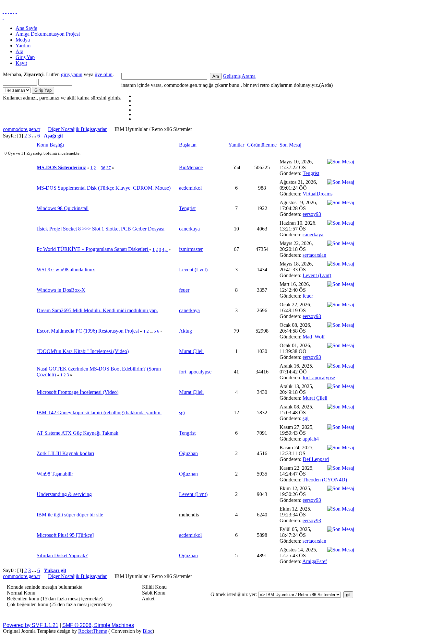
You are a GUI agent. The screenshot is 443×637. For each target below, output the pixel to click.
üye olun (104, 74)
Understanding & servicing (64, 494)
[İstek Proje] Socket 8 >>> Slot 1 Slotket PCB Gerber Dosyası (100, 228)
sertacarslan (314, 255)
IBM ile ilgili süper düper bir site (70, 514)
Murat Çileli (191, 351)
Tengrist (311, 173)
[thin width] (8, 11)
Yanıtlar (236, 144)
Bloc (147, 631)
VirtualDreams (317, 193)
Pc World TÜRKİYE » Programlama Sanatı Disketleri (93, 249)
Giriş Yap (25, 57)
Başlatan (188, 144)
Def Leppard (316, 459)
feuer (184, 290)
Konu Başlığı (50, 144)
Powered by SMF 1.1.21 (30, 625)
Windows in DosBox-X (61, 290)
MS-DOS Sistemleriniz (61, 167)
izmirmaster (191, 249)
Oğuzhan (188, 453)
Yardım (23, 45)
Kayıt (21, 63)
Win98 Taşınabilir (55, 474)
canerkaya (189, 228)
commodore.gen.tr (21, 129)
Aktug (185, 331)
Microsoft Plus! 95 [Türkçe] (65, 535)
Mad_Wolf (314, 336)
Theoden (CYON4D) (325, 479)
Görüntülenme (262, 144)
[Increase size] (11, 11)
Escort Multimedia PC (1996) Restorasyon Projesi (88, 331)
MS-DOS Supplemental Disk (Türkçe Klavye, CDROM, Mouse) (104, 188)
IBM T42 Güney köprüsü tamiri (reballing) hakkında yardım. (99, 412)
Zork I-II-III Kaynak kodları (65, 453)
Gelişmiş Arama (239, 76)
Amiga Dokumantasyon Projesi (48, 34)
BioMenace (191, 167)
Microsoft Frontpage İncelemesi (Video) (77, 392)
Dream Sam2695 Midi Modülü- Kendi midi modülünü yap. (97, 310)
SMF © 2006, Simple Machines (98, 625)
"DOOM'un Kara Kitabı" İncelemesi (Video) (83, 351)
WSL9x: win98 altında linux (66, 269)
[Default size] (13, 11)
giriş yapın (71, 74)
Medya (23, 39)
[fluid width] (3, 11)
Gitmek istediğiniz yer (233, 594)
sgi (182, 412)
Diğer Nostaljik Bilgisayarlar (77, 129)
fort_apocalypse (195, 371)
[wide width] (5, 11)
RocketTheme (92, 631)
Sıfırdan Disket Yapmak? (62, 555)
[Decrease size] (16, 11)
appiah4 (311, 439)
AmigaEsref (314, 561)
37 (108, 167)
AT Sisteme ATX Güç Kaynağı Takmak (77, 433)
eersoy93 (312, 214)
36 (103, 167)
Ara (19, 51)
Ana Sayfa (26, 28)
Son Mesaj (291, 144)
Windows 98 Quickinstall (63, 208)
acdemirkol (190, 188)
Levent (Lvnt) (193, 269)
